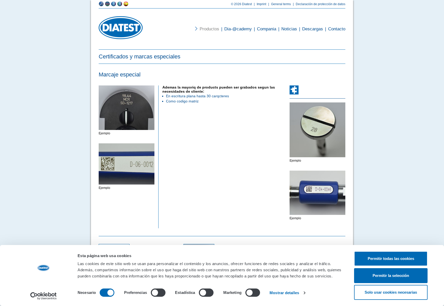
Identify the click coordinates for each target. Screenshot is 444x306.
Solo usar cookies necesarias (391, 292)
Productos (209, 29)
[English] (101, 3)
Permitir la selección (391, 275)
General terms (279, 4)
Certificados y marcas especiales (139, 56)
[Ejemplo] (126, 107)
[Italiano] (119, 3)
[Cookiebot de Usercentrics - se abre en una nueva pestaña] (43, 296)
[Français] (113, 3)
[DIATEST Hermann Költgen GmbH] (121, 27)
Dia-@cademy (236, 29)
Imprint (260, 4)
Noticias (287, 29)
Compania (265, 29)
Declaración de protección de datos (319, 4)
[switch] (158, 292)
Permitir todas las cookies (391, 258)
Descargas (311, 29)
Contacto (335, 29)
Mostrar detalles (284, 293)
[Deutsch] (107, 3)
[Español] (125, 3)
